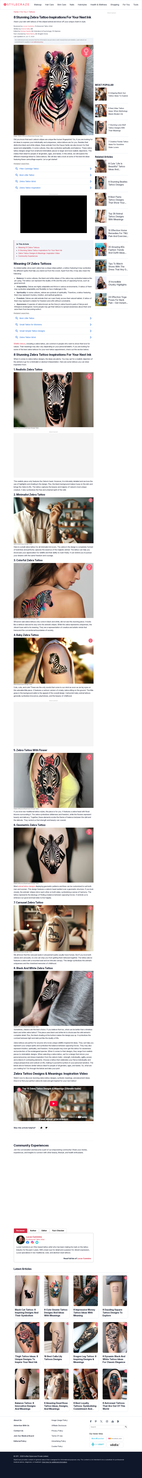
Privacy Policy (57, 1431)
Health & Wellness (98, 4)
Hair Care (49, 4)
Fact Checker (58, 1230)
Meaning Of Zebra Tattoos (28, 247)
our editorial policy (37, 42)
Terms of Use (57, 1436)
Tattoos (32, 12)
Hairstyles (82, 4)
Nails (72, 4)
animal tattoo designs (26, 886)
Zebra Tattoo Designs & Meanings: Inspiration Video (39, 253)
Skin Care (61, 4)
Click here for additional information (54, 1462)
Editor (44, 1230)
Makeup (37, 4)
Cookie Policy (57, 1446)
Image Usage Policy (59, 1420)
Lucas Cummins (34, 1237)
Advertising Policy (58, 1441)
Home (16, 12)
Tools (135, 4)
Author (33, 1230)
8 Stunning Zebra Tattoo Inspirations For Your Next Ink (40, 250)
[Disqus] (54, 1190)
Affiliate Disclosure (58, 1425)
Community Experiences (28, 256)
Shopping (114, 4)
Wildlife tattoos (20, 344)
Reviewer (20, 1230)
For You (126, 4)
